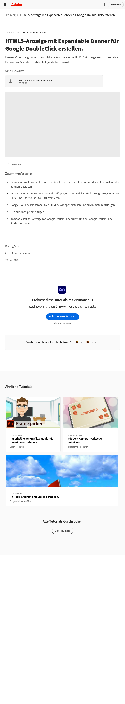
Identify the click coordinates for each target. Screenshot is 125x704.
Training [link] (10, 15)
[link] (10, 15)
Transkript (16, 164)
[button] (103, 4)
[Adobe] (16, 4)
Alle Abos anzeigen (62, 323)
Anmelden (116, 4)
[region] (33, 424)
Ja (81, 342)
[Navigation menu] (5, 4)
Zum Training (62, 530)
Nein (93, 342)
